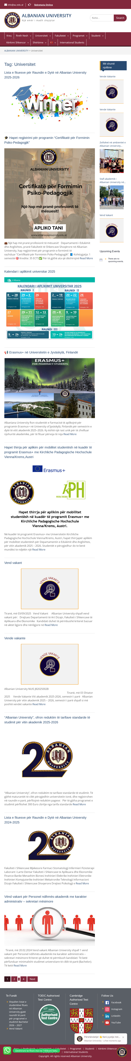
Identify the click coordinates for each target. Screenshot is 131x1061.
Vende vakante (14, 638)
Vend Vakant (106, 215)
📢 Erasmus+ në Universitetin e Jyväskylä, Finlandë (41, 352)
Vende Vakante (108, 76)
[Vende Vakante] (112, 92)
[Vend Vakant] (112, 230)
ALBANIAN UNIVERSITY (46, 15)
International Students (72, 42)
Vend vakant (13, 563)
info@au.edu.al (15, 5)
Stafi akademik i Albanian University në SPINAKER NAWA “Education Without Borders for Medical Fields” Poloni (112, 180)
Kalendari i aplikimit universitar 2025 (29, 271)
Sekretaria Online (43, 5)
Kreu (9, 35)
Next (32, 979)
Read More (86, 258)
